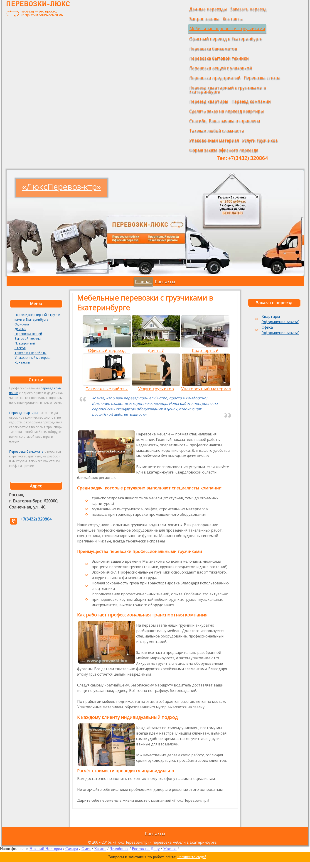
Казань (100, 848)
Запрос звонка (204, 18)
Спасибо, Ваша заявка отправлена (224, 120)
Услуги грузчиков (260, 140)
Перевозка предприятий (215, 77)
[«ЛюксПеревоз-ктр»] (38, 9)
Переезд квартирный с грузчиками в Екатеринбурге (227, 89)
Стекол (20, 348)
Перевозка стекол (262, 77)
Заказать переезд (248, 9)
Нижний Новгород (46, 848)
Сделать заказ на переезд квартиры (226, 111)
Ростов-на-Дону (146, 848)
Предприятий (25, 343)
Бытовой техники (28, 338)
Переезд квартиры (208, 101)
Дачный (20, 329)
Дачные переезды (208, 9)
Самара (71, 848)
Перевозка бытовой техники (219, 58)
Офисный (22, 324)
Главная (143, 281)
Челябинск (119, 848)
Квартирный (205, 350)
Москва (170, 848)
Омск (86, 848)
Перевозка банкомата (26, 451)
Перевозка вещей (28, 334)
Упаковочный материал (214, 140)
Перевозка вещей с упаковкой (220, 68)
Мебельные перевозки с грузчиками (227, 28)
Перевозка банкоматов (213, 48)
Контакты (233, 18)
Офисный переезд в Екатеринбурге (225, 38)
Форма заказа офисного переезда (223, 150)
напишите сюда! (191, 857)
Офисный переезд (106, 350)
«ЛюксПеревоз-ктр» (61, 186)
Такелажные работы (31, 353)
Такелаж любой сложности (216, 130)
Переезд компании (251, 101)
